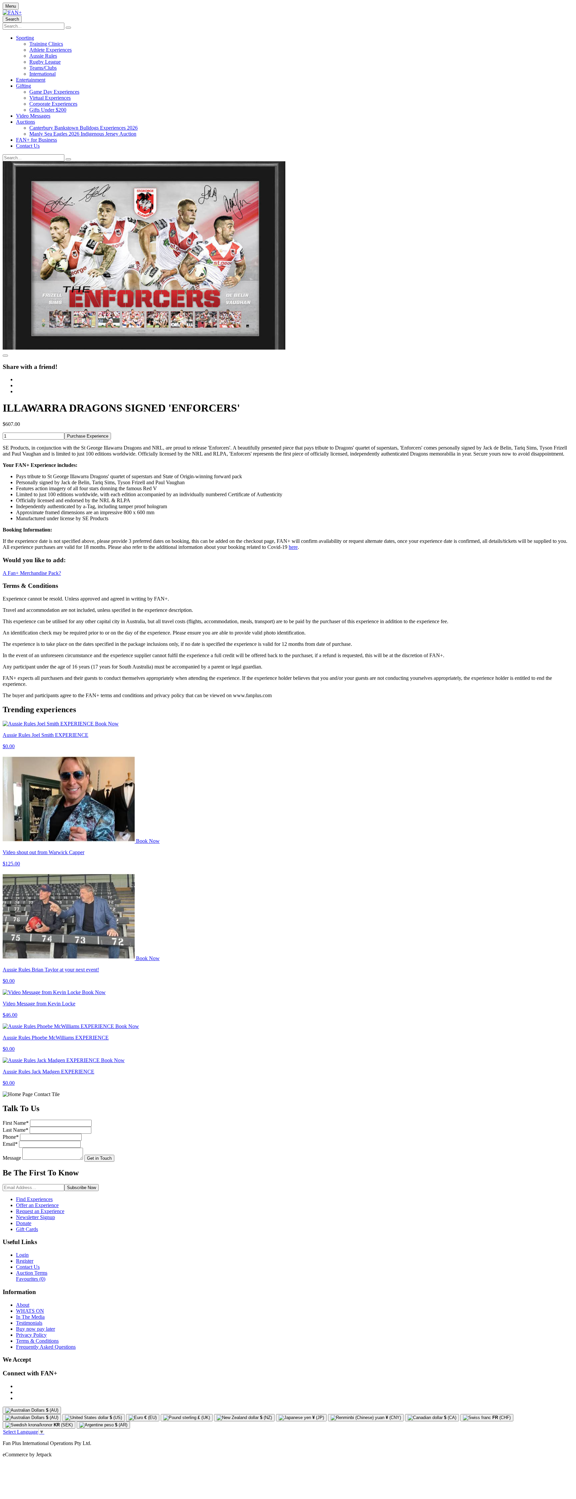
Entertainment (30, 80)
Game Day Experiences (54, 92)
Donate (23, 1223)
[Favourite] (5, 356)
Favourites (30, 1279)
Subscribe (81, 1187)
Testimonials (29, 1323)
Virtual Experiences (50, 98)
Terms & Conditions (37, 1341)
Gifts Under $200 (47, 110)
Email (10, 1144)
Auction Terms (31, 1273)
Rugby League (45, 62)
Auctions (25, 122)
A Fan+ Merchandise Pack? (32, 573)
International (42, 74)
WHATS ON (30, 1311)
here (293, 547)
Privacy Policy (31, 1335)
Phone (11, 1137)
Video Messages (33, 116)
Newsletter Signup (35, 1217)
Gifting (23, 86)
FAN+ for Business (36, 140)
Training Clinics (46, 44)
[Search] (68, 28)
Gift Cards (27, 1229)
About (22, 1305)
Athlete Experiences (50, 50)
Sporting (25, 38)
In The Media (30, 1317)
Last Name (15, 1130)
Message (12, 1158)
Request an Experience (40, 1211)
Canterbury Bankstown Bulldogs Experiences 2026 (83, 128)
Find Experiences (34, 1199)
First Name (16, 1123)
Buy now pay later (35, 1329)
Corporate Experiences (53, 104)
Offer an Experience (37, 1205)
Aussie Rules (43, 56)
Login (22, 1255)
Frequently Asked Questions (46, 1347)
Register (24, 1261)
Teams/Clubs (43, 68)
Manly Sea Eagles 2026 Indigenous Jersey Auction (82, 134)
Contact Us (28, 146)
